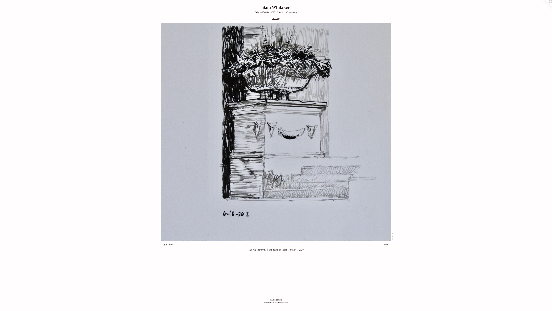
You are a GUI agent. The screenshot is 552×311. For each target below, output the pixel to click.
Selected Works (262, 12)
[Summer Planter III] (276, 132)
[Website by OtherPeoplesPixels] (546, 6)
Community (291, 12)
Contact (280, 12)
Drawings (276, 18)
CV (273, 12)
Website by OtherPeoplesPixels (276, 302)
